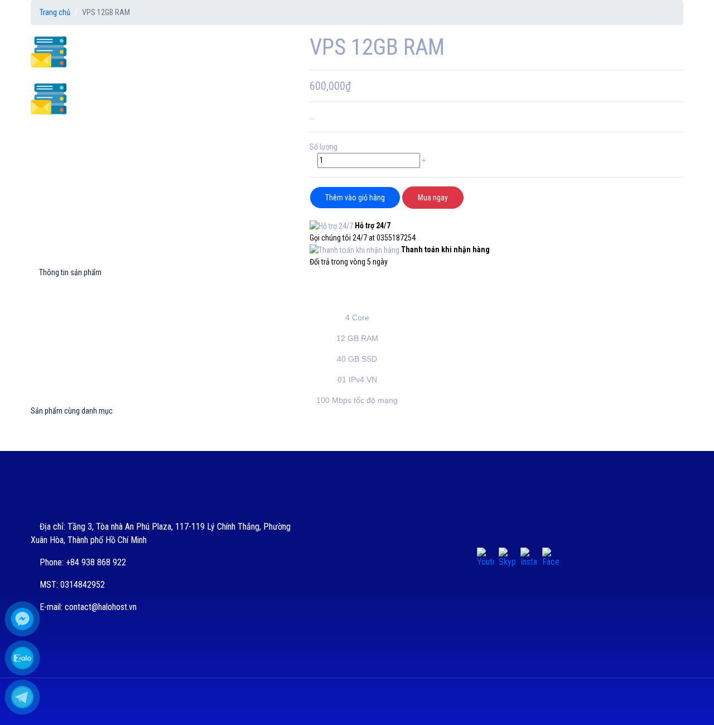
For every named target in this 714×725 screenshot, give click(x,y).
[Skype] (507, 556)
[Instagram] (528, 556)
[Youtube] (485, 556)
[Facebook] (550, 556)
